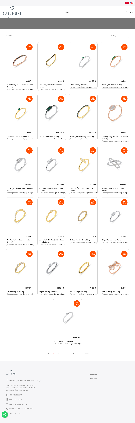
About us (93, 374)
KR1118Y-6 (28, 288)
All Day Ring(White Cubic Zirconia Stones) (51, 189)
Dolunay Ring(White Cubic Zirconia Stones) (115, 138)
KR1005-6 (60, 184)
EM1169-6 (29, 133)
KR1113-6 (124, 236)
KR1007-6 (92, 184)
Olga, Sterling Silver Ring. (111, 240)
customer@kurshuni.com (18, 404)
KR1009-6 (123, 184)
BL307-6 (29, 81)
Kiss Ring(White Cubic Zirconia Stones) (113, 189)
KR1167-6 (76, 337)
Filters (10, 36)
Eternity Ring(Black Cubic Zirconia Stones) (20, 86)
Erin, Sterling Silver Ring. (16, 292)
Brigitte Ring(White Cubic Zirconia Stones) (20, 189)
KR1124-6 (60, 288)
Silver (67, 12)
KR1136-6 (124, 288)
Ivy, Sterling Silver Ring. (78, 292)
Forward (86, 354)
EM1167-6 (92, 81)
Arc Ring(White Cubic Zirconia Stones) (18, 241)
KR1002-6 (28, 184)
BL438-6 (61, 81)
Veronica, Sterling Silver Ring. (18, 137)
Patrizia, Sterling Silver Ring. (112, 85)
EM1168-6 (124, 81)
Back (47, 354)
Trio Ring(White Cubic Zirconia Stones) (81, 189)
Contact (93, 378)
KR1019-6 (60, 236)
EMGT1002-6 (59, 133)
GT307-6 (92, 133)
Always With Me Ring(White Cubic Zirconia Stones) (51, 241)
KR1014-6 (29, 236)
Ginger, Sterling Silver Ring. (49, 292)
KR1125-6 (92, 288)
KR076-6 (124, 133)
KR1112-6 (93, 236)
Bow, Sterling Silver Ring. (111, 292)
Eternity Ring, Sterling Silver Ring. (82, 137)
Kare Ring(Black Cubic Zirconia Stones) (50, 86)
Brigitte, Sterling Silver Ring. (49, 137)
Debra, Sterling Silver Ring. (80, 240)
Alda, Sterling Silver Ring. (79, 85)
